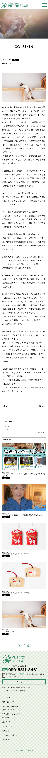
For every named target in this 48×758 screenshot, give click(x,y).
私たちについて (8, 702)
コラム (5, 429)
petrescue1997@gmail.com (19, 682)
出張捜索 (6, 717)
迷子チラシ (6, 722)
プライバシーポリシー (10, 735)
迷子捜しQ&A (7, 726)
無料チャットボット (10, 710)
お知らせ (6, 426)
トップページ (7, 697)
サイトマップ (7, 739)
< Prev (5, 406)
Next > (42, 406)
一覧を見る (42, 433)
